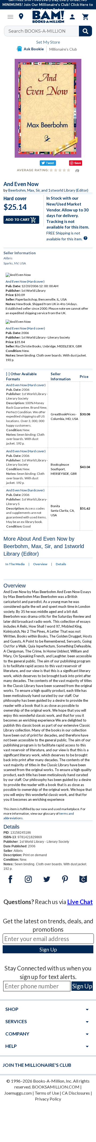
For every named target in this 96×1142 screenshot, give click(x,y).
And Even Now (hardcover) (25, 490)
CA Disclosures (76, 1092)
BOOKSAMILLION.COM (55, 1086)
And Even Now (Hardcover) (25, 281)
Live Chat (80, 901)
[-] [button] (8, 374)
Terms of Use (47, 1092)
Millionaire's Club (63, 49)
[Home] (48, 17)
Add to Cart (21, 220)
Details (61, 564)
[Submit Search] (85, 31)
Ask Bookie (34, 49)
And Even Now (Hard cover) (25, 328)
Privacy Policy (48, 1098)
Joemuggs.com (18, 1092)
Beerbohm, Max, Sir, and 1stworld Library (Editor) (48, 190)
